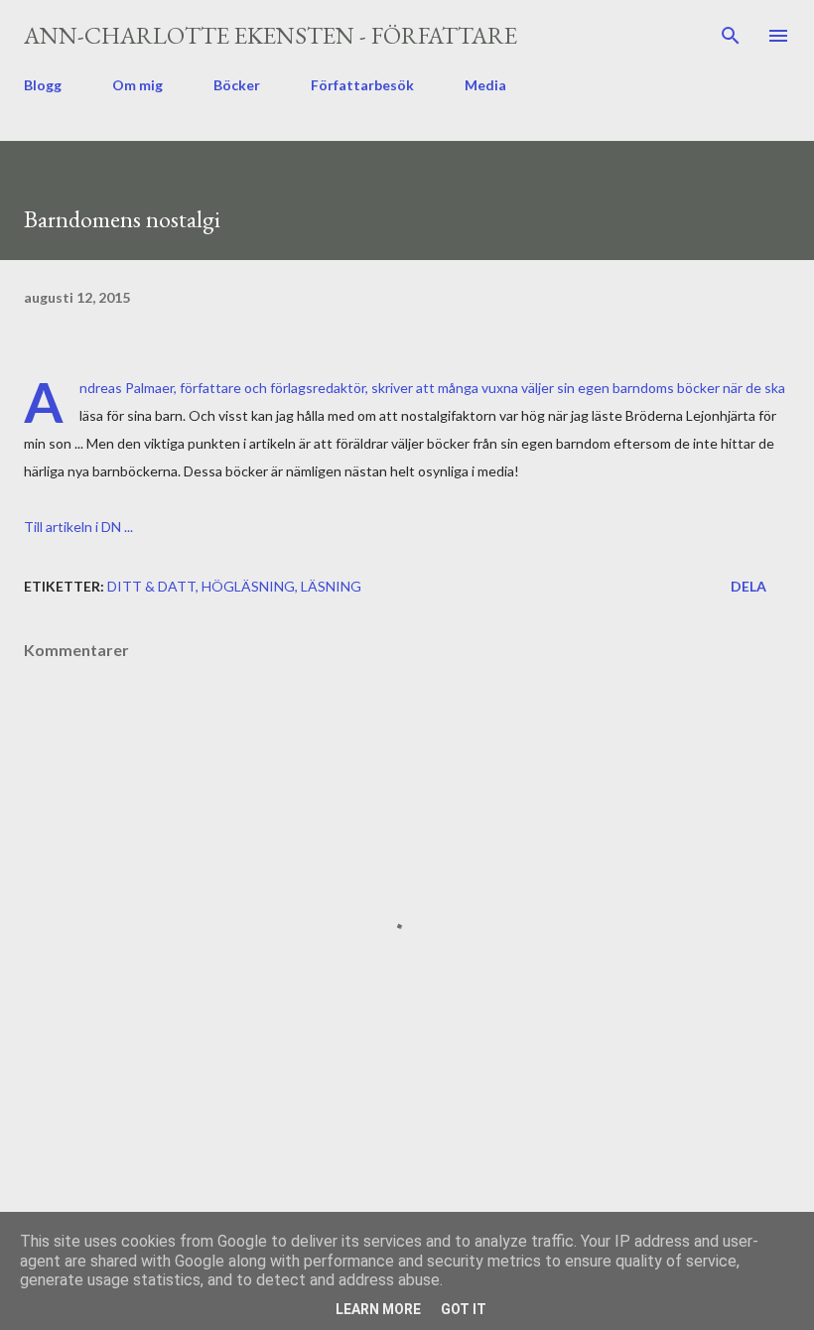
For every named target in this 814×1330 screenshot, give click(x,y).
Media (485, 84)
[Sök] (731, 36)
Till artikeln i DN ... (78, 526)
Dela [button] (748, 586)
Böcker (236, 84)
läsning (331, 586)
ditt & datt (151, 586)
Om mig (137, 84)
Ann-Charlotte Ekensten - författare (270, 35)
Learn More (378, 1309)
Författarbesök (362, 84)
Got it (463, 1309)
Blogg (43, 84)
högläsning (248, 586)
